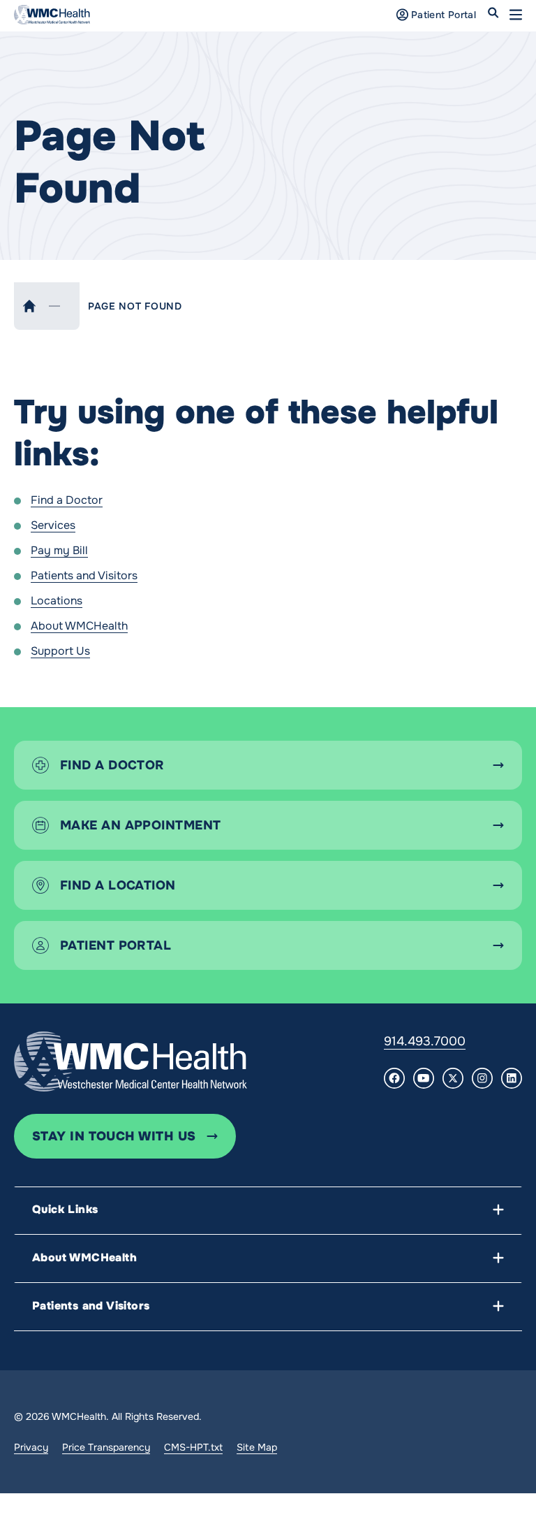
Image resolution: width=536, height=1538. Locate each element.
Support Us (60, 651)
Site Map (257, 1447)
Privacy (31, 1447)
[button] (515, 14)
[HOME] (29, 306)
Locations (56, 600)
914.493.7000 (425, 1041)
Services (53, 525)
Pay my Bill (59, 550)
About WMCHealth (79, 625)
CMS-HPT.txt (193, 1447)
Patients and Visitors (84, 575)
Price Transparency (106, 1447)
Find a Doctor (67, 500)
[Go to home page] (130, 1061)
